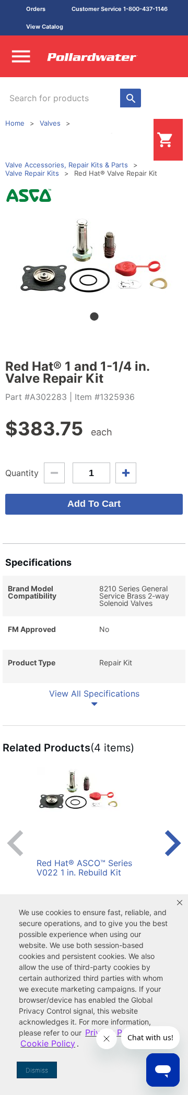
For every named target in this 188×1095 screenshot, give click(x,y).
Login (136, 139)
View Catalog (44, 26)
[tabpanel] (94, 256)
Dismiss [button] (37, 1070)
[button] (179, 902)
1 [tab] (94, 316)
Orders (35, 9)
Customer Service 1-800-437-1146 (120, 9)
